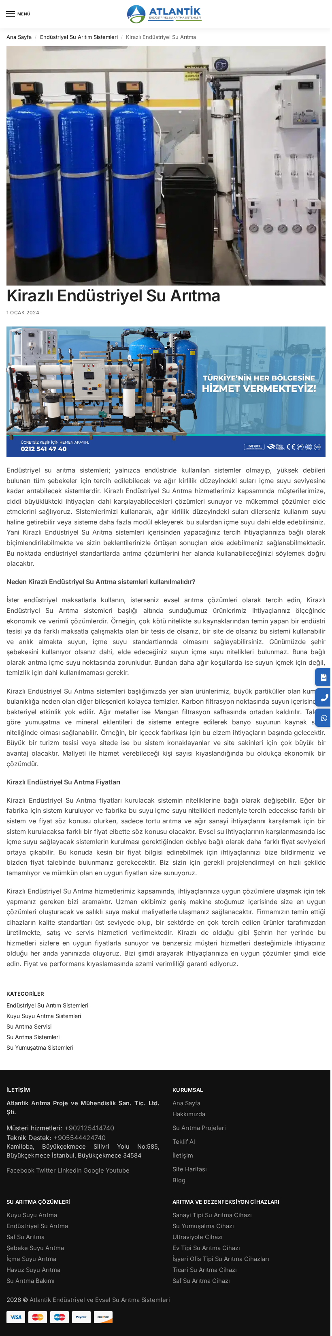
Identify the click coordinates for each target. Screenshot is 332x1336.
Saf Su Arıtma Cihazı (201, 1280)
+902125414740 (89, 1128)
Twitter (46, 1170)
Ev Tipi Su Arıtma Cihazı (206, 1248)
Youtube (118, 1170)
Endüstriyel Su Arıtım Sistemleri (79, 37)
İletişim (182, 1155)
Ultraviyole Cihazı (197, 1237)
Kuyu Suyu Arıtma (31, 1215)
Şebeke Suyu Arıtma (35, 1248)
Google (93, 1170)
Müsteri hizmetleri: (34, 1128)
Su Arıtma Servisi (28, 1026)
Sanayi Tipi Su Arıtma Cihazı (212, 1215)
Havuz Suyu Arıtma (33, 1270)
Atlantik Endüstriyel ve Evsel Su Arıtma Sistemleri (100, 1300)
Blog (178, 1180)
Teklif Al (183, 1141)
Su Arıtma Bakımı (30, 1280)
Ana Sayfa (19, 37)
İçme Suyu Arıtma (31, 1259)
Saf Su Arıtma (25, 1237)
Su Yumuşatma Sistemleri (39, 1047)
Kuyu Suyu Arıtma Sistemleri (43, 1015)
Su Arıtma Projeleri (199, 1128)
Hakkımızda (188, 1114)
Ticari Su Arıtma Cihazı (204, 1270)
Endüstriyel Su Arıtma (37, 1226)
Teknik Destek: (28, 1138)
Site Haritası (189, 1169)
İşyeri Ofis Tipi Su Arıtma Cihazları (220, 1259)
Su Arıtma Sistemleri (33, 1036)
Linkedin (69, 1170)
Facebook (20, 1170)
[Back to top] (315, 1323)
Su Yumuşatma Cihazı (203, 1226)
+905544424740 (79, 1138)
